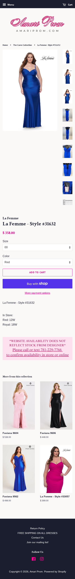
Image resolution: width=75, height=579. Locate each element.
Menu (10, 4)
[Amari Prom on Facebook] (34, 559)
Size (5, 241)
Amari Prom (36, 571)
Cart (69, 4)
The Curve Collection (22, 45)
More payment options (37, 292)
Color (6, 256)
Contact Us (37, 537)
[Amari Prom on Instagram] (42, 559)
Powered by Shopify (55, 571)
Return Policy (37, 528)
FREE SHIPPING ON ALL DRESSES (37, 533)
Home (5, 45)
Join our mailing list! (37, 542)
